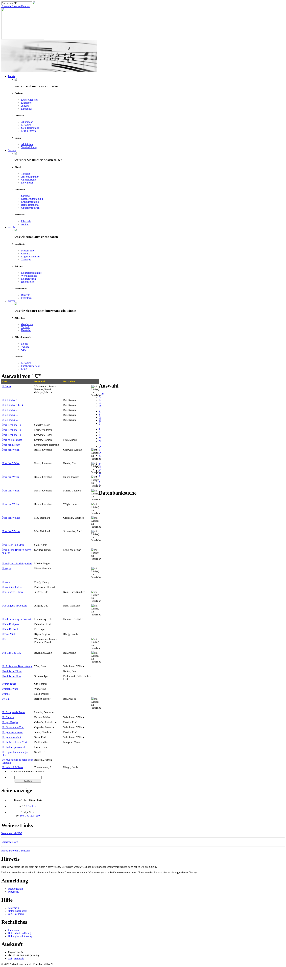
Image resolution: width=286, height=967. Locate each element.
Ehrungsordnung (30, 201)
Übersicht (26, 221)
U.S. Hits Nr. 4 (10, 420)
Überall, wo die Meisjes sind (17, 563)
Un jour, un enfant (11, 737)
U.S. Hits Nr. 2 (10, 410)
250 (38, 815)
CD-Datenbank (16, 913)
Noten (24, 343)
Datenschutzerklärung (19, 933)
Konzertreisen (28, 278)
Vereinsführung (29, 147)
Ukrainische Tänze (12, 671)
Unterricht (13, 891)
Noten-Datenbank (17, 910)
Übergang (7, 568)
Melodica (26, 124)
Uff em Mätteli (9, 634)
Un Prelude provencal (13, 747)
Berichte (25, 295)
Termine (25, 173)
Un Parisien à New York (14, 742)
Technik (25, 327)
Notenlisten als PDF (11, 833)
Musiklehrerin (28, 130)
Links (24, 368)
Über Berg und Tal (12, 424)
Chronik (25, 253)
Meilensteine (27, 250)
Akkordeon (27, 122)
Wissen (11, 301)
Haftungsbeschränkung (20, 936)
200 (33, 815)
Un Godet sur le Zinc (13, 727)
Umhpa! (6, 693)
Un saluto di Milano (12, 767)
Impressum (13, 930)
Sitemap (16, 6)
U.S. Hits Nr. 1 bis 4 (12, 405)
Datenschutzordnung (32, 198)
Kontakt (25, 6)
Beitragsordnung (30, 204)
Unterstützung (28, 179)
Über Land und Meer (13, 545)
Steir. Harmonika (30, 127)
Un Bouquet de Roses (13, 712)
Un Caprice (8, 717)
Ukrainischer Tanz (11, 676)
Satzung (25, 195)
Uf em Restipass (10, 624)
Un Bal (5, 698)
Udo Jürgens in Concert (14, 605)
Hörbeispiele (27, 281)
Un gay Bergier (10, 722)
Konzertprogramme (31, 272)
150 (27, 815)
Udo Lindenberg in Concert (16, 619)
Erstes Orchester (29, 99)
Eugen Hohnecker (30, 256)
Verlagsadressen (9, 842)
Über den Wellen (11, 449)
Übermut (6, 582)
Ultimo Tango (9, 683)
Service (12, 150)
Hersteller (26, 330)
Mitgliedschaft (15, 888)
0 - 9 (101, 394)
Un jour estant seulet (12, 732)
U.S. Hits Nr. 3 (10, 415)
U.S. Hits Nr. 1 (10, 400)
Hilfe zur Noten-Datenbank (15, 850)
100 (22, 815)
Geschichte (27, 324)
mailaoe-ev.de (16, 958)
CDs (23, 349)
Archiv (11, 227)
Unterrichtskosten (30, 207)
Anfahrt (25, 224)
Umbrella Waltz (10, 688)
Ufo (4, 639)
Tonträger (26, 259)
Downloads (27, 182)
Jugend (25, 105)
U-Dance (6, 386)
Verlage (25, 346)
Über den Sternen (11, 444)
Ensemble (26, 102)
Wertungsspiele (29, 275)
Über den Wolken (11, 517)
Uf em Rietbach (10, 629)
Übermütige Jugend (12, 587)
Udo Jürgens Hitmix (12, 592)
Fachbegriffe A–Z (30, 365)
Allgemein (13, 908)
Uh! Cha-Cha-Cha (11, 652)
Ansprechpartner (30, 176)
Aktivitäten (27, 144)
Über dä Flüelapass (12, 439)
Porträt (11, 76)
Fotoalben (26, 298)
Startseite (6, 6)
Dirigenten (26, 108)
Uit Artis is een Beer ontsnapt (17, 666)
